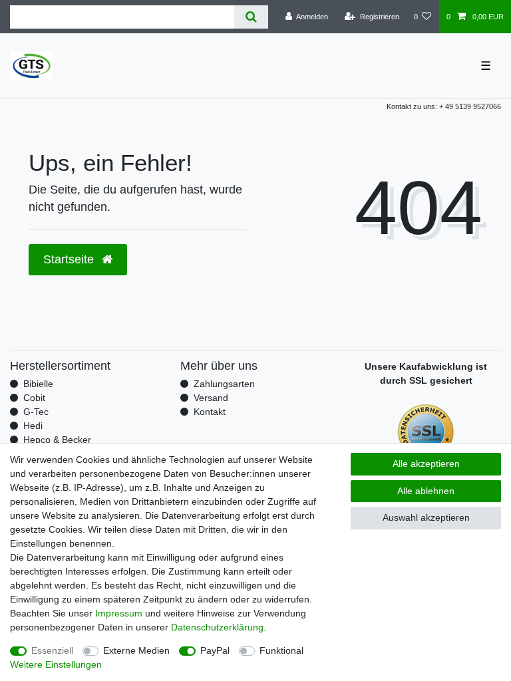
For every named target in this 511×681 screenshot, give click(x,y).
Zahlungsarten (224, 383)
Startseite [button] (70, 259)
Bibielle (38, 383)
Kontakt (210, 411)
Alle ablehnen (425, 490)
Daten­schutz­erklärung (217, 627)
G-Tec (36, 411)
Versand (211, 397)
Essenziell (52, 650)
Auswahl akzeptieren (426, 517)
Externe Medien (136, 650)
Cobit (34, 397)
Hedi (33, 425)
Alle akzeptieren (426, 463)
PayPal (215, 650)
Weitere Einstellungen (56, 664)
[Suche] (251, 17)
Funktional (281, 650)
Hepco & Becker (57, 439)
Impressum (118, 613)
